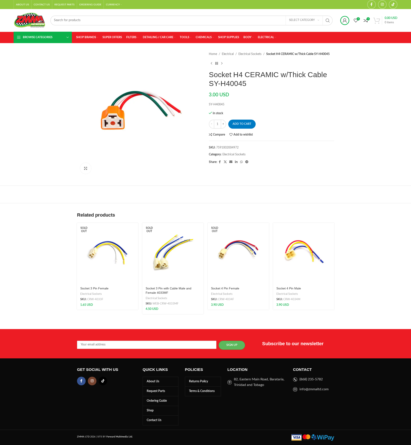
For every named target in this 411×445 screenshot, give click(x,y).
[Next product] (221, 63)
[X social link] (225, 162)
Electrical (228, 54)
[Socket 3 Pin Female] (107, 253)
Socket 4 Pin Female (225, 288)
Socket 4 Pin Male (288, 288)
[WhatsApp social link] (241, 162)
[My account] (344, 20)
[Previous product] (211, 63)
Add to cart (242, 124)
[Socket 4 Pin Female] (238, 253)
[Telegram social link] (247, 162)
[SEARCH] (328, 20)
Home (213, 54)
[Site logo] (30, 20)
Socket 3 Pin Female (94, 288)
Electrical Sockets (249, 54)
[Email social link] (231, 162)
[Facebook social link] (371, 4)
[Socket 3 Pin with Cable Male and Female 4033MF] (172, 253)
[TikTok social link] (393, 4)
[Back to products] (216, 63)
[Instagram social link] (382, 4)
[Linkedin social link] (236, 162)
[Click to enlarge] (85, 168)
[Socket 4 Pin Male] (303, 253)
